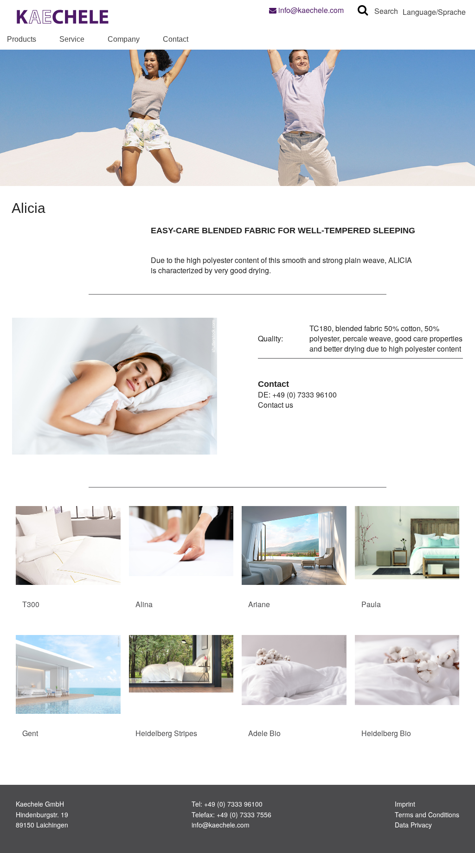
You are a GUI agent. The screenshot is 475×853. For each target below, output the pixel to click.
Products (21, 39)
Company (124, 39)
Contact (175, 39)
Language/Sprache (434, 11)
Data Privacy (413, 824)
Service (71, 39)
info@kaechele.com (310, 10)
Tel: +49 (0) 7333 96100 (227, 803)
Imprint (405, 803)
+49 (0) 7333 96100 (304, 394)
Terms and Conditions (427, 814)
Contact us (275, 404)
